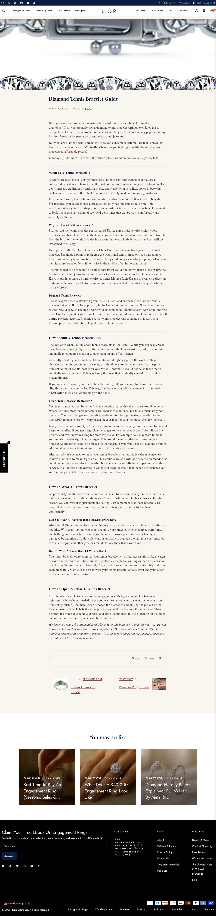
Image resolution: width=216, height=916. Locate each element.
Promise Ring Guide (134, 687)
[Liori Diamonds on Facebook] (4, 865)
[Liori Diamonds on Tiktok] (40, 865)
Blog (194, 880)
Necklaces (158, 909)
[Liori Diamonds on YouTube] (33, 865)
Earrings (141, 909)
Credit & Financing (202, 846)
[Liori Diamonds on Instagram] (25, 865)
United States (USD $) (19, 903)
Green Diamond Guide (83, 689)
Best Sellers (177, 909)
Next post (126, 679)
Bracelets (124, 909)
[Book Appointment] (204, 10)
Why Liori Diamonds (168, 864)
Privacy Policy (164, 852)
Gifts (193, 909)
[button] (5, 10)
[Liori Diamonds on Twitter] (11, 865)
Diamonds (209, 909)
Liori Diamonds (20, 910)
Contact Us (163, 858)
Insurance (162, 871)
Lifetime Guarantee (202, 858)
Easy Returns (198, 852)
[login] (197, 10)
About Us (162, 840)
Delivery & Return (166, 846)
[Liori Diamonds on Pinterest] (18, 865)
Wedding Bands (103, 909)
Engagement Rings (78, 909)
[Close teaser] (8, 442)
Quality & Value (200, 840)
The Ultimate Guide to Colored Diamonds (202, 869)
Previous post (92, 679)
